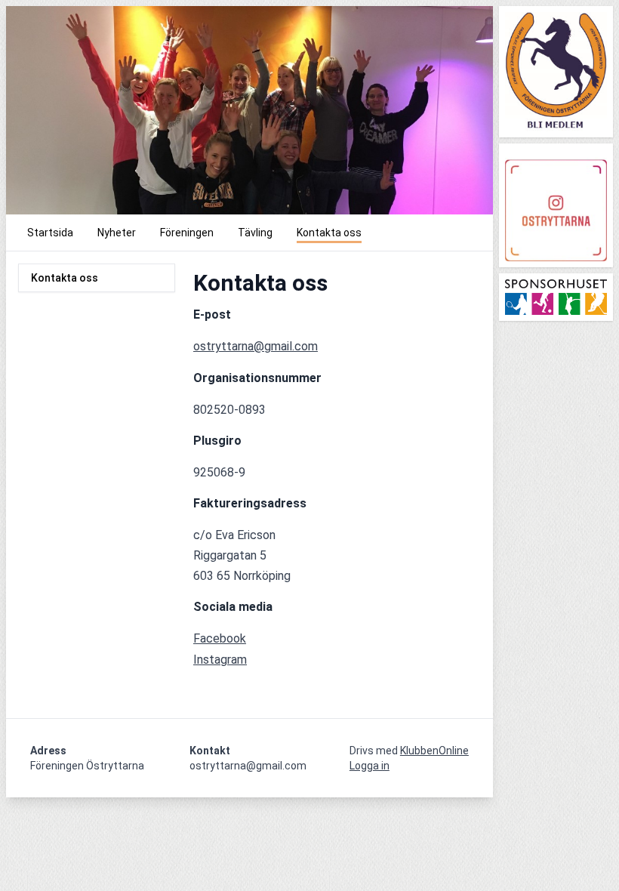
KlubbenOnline (434, 751)
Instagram (220, 659)
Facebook (219, 638)
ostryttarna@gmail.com (255, 346)
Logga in (370, 766)
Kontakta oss (64, 278)
